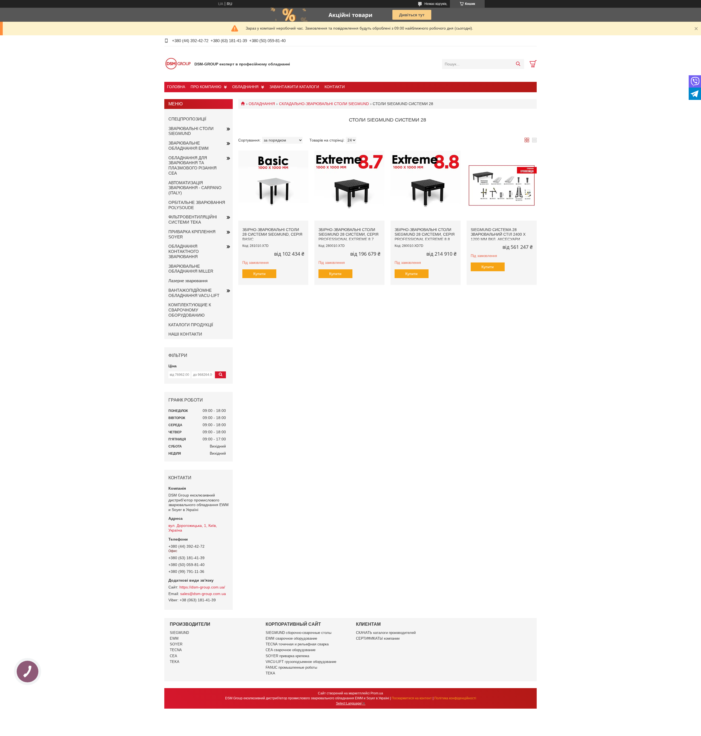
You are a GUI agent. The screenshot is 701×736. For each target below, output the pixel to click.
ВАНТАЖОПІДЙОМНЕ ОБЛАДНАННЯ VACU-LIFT (193, 293)
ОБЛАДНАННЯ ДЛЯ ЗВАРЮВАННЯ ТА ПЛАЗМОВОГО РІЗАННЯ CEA (192, 165)
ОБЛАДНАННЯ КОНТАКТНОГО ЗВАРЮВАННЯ (183, 251)
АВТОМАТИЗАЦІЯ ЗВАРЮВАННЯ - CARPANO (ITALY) (195, 187)
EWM (174, 638)
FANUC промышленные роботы (291, 667)
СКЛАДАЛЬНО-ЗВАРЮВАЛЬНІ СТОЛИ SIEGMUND (324, 104)
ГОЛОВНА (176, 87)
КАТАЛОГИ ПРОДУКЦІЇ (190, 324)
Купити (259, 274)
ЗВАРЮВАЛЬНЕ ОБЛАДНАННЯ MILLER (190, 269)
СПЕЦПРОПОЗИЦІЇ (187, 119)
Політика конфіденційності (455, 698)
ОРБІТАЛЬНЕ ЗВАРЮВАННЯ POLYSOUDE (196, 205)
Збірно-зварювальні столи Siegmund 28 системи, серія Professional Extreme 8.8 (425, 234)
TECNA (176, 650)
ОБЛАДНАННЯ (245, 87)
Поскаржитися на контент (412, 698)
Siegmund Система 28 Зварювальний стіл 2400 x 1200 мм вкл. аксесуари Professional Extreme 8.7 (498, 236)
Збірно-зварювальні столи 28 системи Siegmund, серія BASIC (272, 234)
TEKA (174, 662)
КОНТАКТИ (334, 87)
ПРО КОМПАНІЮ (206, 87)
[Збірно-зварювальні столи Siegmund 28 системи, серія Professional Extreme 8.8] (425, 186)
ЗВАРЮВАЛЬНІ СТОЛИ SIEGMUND (191, 131)
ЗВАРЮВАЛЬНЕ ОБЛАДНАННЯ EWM (188, 146)
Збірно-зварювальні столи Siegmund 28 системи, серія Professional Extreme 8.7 (348, 234)
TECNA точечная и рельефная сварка (297, 644)
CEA (173, 656)
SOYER (176, 644)
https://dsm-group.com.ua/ (202, 587)
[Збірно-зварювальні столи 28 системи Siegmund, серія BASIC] (273, 186)
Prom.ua (376, 693)
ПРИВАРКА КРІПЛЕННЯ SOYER (192, 234)
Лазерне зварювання (188, 280)
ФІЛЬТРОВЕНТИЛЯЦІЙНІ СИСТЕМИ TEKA (192, 219)
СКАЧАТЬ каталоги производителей (386, 633)
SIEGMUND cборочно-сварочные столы (298, 633)
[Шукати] (518, 64)
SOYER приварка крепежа (287, 656)
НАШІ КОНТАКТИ (185, 334)
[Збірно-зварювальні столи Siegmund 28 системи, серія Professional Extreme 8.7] (349, 186)
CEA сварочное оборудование (290, 650)
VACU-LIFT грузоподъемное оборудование (301, 662)
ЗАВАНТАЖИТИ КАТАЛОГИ (294, 87)
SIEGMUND (179, 633)
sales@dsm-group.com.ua (203, 593)
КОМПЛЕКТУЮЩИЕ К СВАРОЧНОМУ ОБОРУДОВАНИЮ (189, 310)
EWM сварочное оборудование (291, 638)
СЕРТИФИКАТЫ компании (378, 638)
